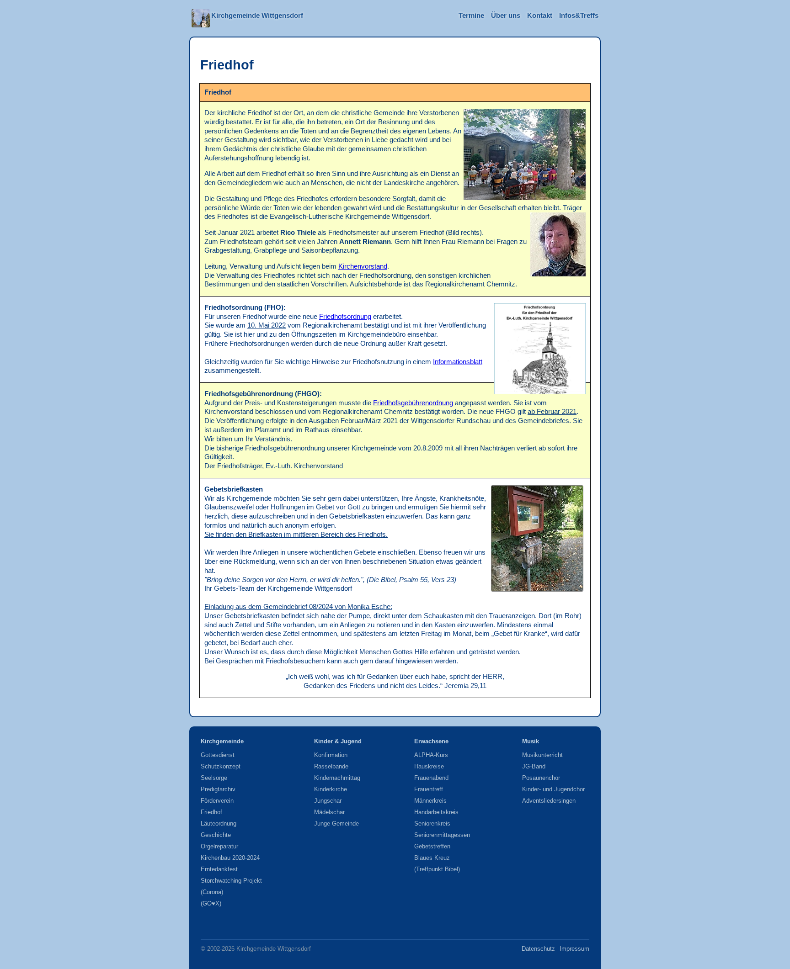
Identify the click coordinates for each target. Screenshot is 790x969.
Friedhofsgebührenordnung (413, 403)
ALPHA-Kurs (431, 755)
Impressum (574, 948)
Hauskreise (429, 766)
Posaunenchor (541, 777)
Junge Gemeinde (336, 823)
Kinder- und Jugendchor (553, 789)
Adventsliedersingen (549, 800)
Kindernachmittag (337, 777)
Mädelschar (329, 812)
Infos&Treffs (578, 15)
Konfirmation (330, 755)
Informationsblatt (457, 361)
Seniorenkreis (432, 823)
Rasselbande (331, 766)
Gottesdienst (218, 755)
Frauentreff (428, 789)
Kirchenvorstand (362, 266)
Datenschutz (538, 948)
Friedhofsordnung (345, 316)
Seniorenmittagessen (442, 834)
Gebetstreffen (432, 846)
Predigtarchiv (218, 789)
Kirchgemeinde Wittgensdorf (257, 15)
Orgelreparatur (219, 846)
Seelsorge (214, 777)
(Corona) (212, 892)
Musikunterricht (542, 755)
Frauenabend (431, 777)
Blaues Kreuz (432, 857)
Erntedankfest (219, 869)
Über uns (505, 15)
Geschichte (216, 834)
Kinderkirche (330, 789)
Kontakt (539, 15)
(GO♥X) (211, 903)
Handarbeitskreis (436, 812)
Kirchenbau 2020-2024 (230, 857)
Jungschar (328, 800)
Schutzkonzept (220, 766)
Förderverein (217, 800)
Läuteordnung (218, 823)
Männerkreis (430, 800)
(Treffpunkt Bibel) (437, 869)
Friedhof (211, 812)
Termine (471, 15)
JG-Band (533, 766)
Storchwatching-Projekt (231, 880)
